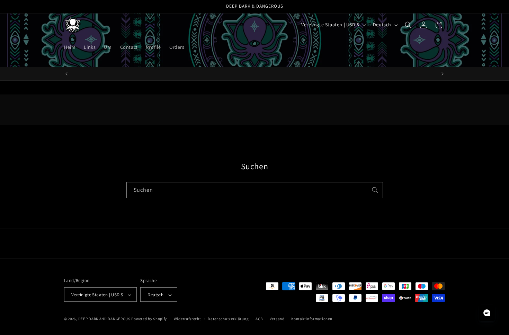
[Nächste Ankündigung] (442, 73)
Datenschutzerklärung (228, 318)
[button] (408, 25)
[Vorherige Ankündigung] (66, 73)
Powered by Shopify (149, 319)
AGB (259, 318)
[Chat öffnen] (487, 313)
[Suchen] (375, 190)
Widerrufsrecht (187, 318)
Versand (277, 318)
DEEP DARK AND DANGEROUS (104, 319)
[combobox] (255, 190)
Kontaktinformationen (311, 318)
